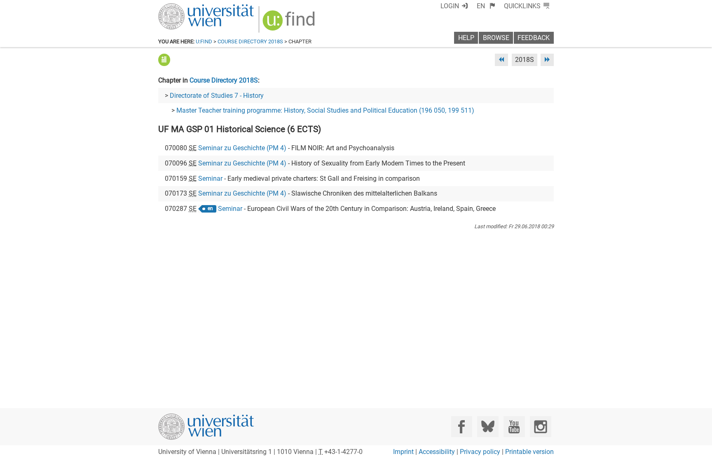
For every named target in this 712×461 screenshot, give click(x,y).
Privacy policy (480, 452)
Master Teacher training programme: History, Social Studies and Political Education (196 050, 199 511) (325, 110)
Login (449, 6)
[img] (290, 23)
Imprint (403, 452)
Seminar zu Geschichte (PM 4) (242, 148)
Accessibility (437, 452)
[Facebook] (461, 426)
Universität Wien (186, 7)
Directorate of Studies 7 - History (217, 95)
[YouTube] (514, 426)
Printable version (529, 452)
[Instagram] (540, 426)
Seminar (210, 178)
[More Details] (164, 60)
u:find (204, 41)
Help (466, 38)
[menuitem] (486, 6)
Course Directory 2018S (250, 41)
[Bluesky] (487, 426)
